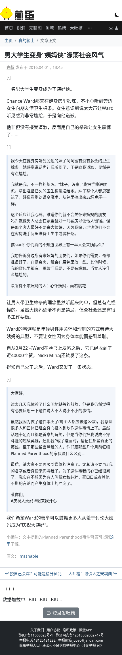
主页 (8, 40)
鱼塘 (49, 28)
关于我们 (37, 630)
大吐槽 (76, 28)
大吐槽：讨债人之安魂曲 (90, 573)
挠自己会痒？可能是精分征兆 (35, 573)
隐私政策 (69, 630)
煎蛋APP (85, 630)
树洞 (21, 28)
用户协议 (53, 630)
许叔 (10, 67)
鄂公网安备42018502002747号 (80, 635)
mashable (29, 556)
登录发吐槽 (63, 613)
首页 (9, 28)
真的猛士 (26, 40)
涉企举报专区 (92, 645)
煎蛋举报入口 (29, 645)
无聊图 (35, 28)
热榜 (62, 28)
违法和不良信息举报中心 (61, 645)
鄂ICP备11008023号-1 (35, 635)
